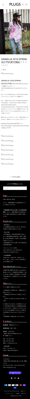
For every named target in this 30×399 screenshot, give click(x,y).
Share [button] (4, 69)
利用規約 (17, 393)
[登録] (25, 188)
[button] (3, 4)
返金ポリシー (23, 391)
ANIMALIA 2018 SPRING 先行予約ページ (12, 123)
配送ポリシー (24, 393)
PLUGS (8, 391)
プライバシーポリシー (9, 393)
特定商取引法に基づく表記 (15, 395)
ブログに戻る (16, 177)
